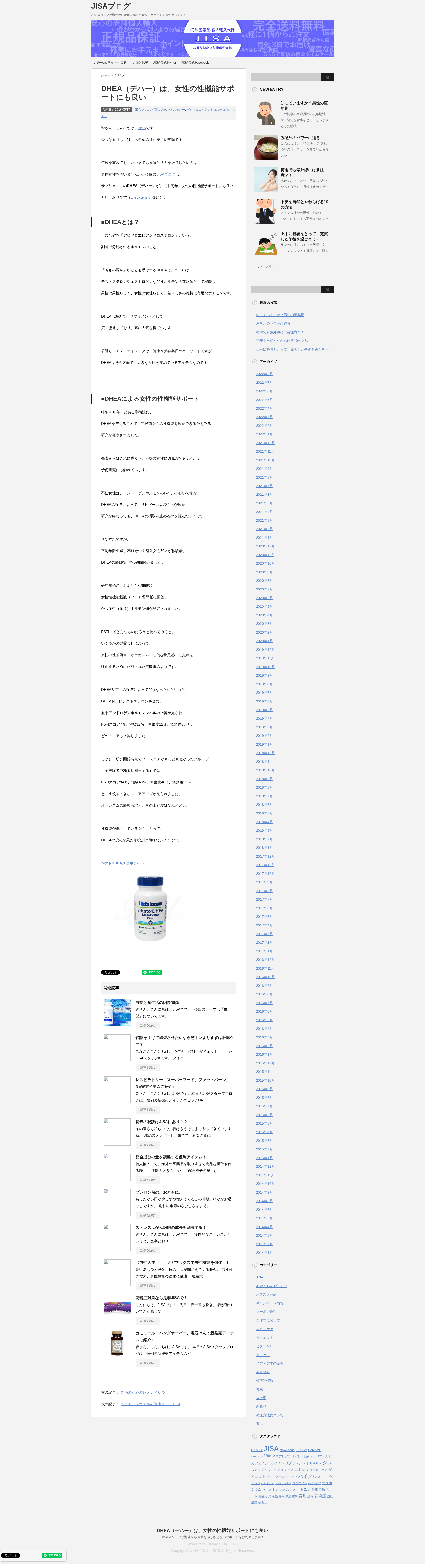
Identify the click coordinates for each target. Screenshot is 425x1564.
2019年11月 (265, 658)
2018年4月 (264, 822)
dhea (164, 109)
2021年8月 (264, 477)
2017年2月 (264, 942)
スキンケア (264, 1329)
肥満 (295, 1496)
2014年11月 (265, 1175)
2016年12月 (265, 960)
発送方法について (270, 1415)
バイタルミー (312, 1476)
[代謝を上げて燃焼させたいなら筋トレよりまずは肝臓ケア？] (117, 1059)
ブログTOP (140, 62)
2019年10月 (265, 667)
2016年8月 (264, 994)
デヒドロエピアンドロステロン (207, 109)
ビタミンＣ (267, 1483)
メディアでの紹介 (270, 1363)
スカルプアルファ (264, 1470)
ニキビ (292, 1477)
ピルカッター (283, 1483)
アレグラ (285, 1456)
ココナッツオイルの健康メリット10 (150, 1404)
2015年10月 (265, 1080)
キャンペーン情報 (270, 1303)
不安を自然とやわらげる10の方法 (282, 341)
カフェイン (259, 1463)
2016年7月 (264, 1003)
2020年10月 (265, 563)
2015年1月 (264, 1158)
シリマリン (314, 1463)
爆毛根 (273, 1496)
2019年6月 (264, 701)
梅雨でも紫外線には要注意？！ (280, 332)
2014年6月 (264, 1210)
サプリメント (295, 1463)
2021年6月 (264, 494)
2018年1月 (264, 848)
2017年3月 (264, 934)
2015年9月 (264, 1089)
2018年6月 (264, 805)
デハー (180, 109)
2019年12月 (265, 650)
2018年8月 (264, 787)
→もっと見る (266, 267)
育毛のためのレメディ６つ (143, 1392)
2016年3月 (264, 1037)
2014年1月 (264, 1253)
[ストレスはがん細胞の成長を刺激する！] (117, 1249)
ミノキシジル (281, 1489)
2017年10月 (265, 874)
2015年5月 (264, 1123)
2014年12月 (265, 1166)
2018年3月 (264, 830)
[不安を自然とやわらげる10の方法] (266, 222)
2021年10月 (265, 460)
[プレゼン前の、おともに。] (117, 1214)
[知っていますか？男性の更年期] (266, 123)
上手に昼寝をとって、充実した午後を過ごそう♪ (293, 349)
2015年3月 (264, 1141)
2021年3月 (264, 520)
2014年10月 (265, 1184)
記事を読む (147, 1025)
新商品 (261, 1406)
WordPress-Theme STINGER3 (212, 1544)
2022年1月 (264, 434)
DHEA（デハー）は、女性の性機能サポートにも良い (212, 1530)
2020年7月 (264, 589)
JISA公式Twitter (164, 62)
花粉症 (320, 1496)
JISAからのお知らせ (271, 1286)
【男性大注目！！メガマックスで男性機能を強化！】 (183, 1263)
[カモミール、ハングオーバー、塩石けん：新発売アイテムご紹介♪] (117, 1355)
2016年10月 (265, 977)
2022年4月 (264, 408)
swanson (257, 1456)
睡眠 (281, 1496)
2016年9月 (264, 986)
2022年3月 (264, 417)
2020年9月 (264, 572)
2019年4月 (264, 718)
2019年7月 (264, 693)
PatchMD (314, 1450)
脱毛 (310, 1496)
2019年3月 (264, 727)
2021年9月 (264, 469)
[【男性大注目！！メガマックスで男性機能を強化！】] (117, 1284)
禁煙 (288, 1496)
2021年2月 (264, 529)
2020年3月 (264, 624)
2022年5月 (264, 400)
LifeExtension (141, 197)
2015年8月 (264, 1098)
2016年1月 (264, 1054)
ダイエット (264, 1338)
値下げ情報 (264, 1381)
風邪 (254, 1502)
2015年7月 (264, 1106)
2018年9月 (264, 779)
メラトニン (301, 1489)
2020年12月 (265, 546)
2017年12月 (265, 856)
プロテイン (299, 1483)
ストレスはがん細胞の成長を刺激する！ (171, 1227)
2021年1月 (264, 538)
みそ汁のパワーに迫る (300, 138)
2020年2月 (264, 632)
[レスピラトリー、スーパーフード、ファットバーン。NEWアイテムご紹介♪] (117, 1101)
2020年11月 (265, 555)
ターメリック (318, 1470)
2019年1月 (264, 744)
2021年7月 (264, 486)
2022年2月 (264, 426)
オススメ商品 (151, 109)
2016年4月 (264, 1029)
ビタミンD (264, 1346)
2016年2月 (264, 1046)
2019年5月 (264, 710)
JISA (138, 109)
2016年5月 (264, 1020)
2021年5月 (264, 503)
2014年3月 (264, 1235)
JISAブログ (111, 6)
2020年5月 (264, 606)
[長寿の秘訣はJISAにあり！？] (117, 1144)
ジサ (172, 109)
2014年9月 (264, 1192)
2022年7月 (264, 382)
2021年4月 (264, 512)
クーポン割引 (266, 1312)
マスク (266, 1489)
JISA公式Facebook (195, 62)
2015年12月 (265, 1063)
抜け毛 (261, 1398)
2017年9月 (264, 882)
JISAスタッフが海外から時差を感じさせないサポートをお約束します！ (212, 1537)
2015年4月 (264, 1132)
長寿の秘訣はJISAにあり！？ (162, 1122)
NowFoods (287, 1450)
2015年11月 (265, 1072)
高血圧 (263, 1502)
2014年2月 (264, 1244)
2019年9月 (264, 675)
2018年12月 (265, 753)
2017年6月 (264, 908)
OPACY (301, 1450)
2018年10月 (265, 770)
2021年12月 (265, 443)
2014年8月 (264, 1201)
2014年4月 (264, 1227)
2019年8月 (264, 684)
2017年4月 (264, 925)
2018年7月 (264, 796)
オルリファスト (320, 1456)
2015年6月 (264, 1115)
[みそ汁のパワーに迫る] (266, 158)
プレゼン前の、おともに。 (159, 1192)
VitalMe (271, 1456)
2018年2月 (264, 839)
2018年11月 (265, 762)
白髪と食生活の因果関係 (157, 1002)
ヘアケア (263, 1355)
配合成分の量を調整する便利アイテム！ (171, 1157)
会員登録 (263, 1372)
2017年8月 (264, 891)
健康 (259, 1389)
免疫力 (262, 1496)
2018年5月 (264, 813)
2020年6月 (264, 598)
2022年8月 (264, 374)
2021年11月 (265, 451)
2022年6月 (264, 391)
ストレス (301, 1470)
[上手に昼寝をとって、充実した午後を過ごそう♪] (266, 254)
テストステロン (277, 1477)
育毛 (259, 1424)
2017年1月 (264, 951)
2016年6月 (264, 1011)
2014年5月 (264, 1218)
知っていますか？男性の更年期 (280, 315)
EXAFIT (257, 1450)
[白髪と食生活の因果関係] (117, 1024)
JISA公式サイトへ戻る (110, 62)
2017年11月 (265, 865)
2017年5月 (264, 917)
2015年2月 (264, 1149)
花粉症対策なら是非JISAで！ (162, 1298)
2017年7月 (264, 899)
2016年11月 (265, 968)
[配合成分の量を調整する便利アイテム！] (117, 1179)
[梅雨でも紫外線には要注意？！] (266, 190)
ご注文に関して (268, 1320)
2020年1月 (264, 641)
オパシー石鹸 (300, 1456)
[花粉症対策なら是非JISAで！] (117, 1320)
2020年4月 (264, 615)
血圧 (330, 1496)
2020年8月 (264, 581)
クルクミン (276, 1463)
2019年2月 (264, 736)
